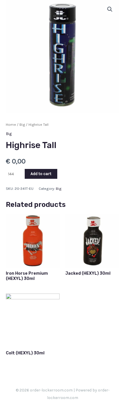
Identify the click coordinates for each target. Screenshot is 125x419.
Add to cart (41, 173)
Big (22, 124)
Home (11, 124)
